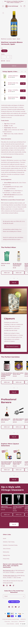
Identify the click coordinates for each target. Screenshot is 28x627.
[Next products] (25, 72)
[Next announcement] (25, 2)
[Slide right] (17, 278)
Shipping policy (22, 621)
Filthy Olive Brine (5, 263)
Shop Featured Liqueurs (12, 346)
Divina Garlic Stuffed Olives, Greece (18, 373)
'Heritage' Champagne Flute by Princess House (18, 507)
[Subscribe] (23, 596)
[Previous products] (22, 72)
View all (14, 282)
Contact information (10, 623)
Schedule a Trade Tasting (8, 541)
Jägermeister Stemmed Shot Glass (6, 507)
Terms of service (14, 621)
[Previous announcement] (2, 2)
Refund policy (6, 552)
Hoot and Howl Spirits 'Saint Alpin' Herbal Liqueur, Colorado (6, 463)
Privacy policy (7, 621)
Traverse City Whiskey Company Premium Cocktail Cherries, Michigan (6, 374)
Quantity (2, 54)
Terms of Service (7, 548)
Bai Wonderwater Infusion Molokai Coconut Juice (17, 264)
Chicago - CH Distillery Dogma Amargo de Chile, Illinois (13, 90)
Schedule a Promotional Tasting (10, 545)
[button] (3, 6)
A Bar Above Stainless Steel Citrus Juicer (18, 419)
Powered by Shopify (15, 619)
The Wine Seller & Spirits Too (10, 575)
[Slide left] (10, 278)
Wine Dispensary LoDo (8, 570)
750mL (5, 51)
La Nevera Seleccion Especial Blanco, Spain (13, 75)
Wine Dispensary (9, 619)
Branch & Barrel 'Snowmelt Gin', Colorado (13, 97)
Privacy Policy (6, 558)
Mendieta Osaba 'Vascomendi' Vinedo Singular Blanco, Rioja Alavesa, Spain (13, 83)
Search (4, 538)
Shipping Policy (6, 555)
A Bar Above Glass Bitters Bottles (5, 419)
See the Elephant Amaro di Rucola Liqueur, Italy (17, 463)
